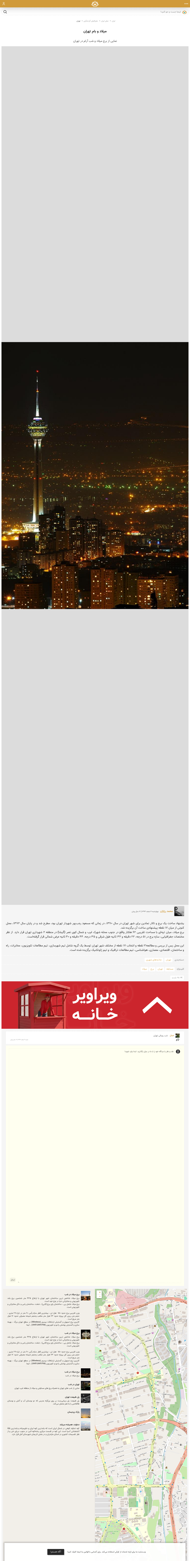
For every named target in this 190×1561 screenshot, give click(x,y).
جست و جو (5, 12)
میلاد (144, 969)
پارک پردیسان (73, 1412)
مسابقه (169, 969)
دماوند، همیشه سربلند (69, 1424)
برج (152, 969)
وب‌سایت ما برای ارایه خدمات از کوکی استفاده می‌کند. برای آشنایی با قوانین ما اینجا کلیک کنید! (106, 1552)
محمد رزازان (166, 911)
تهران (78, 21)
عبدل (171, 1035)
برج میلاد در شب (72, 1294)
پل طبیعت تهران (72, 1397)
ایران (113, 21)
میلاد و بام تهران (95, 31)
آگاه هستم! (55, 1552)
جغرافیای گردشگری (91, 21)
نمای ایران (105, 21)
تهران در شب (73, 1384)
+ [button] (100, 1292)
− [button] (100, 1296)
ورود (3, 3)
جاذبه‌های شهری (154, 960)
